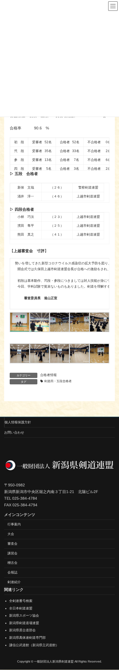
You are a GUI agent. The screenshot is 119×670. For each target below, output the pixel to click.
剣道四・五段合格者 (58, 381)
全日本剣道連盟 (20, 608)
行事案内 (14, 524)
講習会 (12, 553)
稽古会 (12, 563)
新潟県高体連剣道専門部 (27, 638)
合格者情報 (48, 375)
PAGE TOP (110, 643)
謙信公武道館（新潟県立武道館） (34, 645)
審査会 (12, 544)
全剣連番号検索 (20, 601)
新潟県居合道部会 (22, 630)
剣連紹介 (14, 582)
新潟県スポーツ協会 (24, 616)
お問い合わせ (14, 432)
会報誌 (12, 573)
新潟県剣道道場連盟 (24, 623)
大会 (10, 534)
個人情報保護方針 (17, 422)
